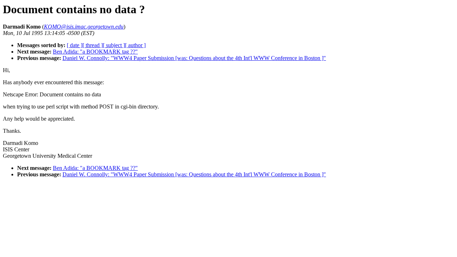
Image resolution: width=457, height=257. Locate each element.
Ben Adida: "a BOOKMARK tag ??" (95, 52)
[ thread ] (92, 45)
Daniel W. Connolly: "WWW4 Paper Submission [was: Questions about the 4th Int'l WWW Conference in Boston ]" (194, 58)
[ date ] (74, 45)
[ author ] (135, 45)
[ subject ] (114, 45)
